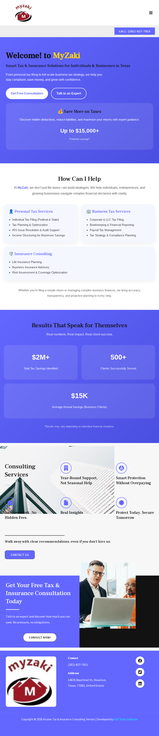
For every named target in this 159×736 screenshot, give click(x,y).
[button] (134, 31)
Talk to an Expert (68, 93)
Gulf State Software (126, 719)
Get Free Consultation (27, 93)
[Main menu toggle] (151, 13)
